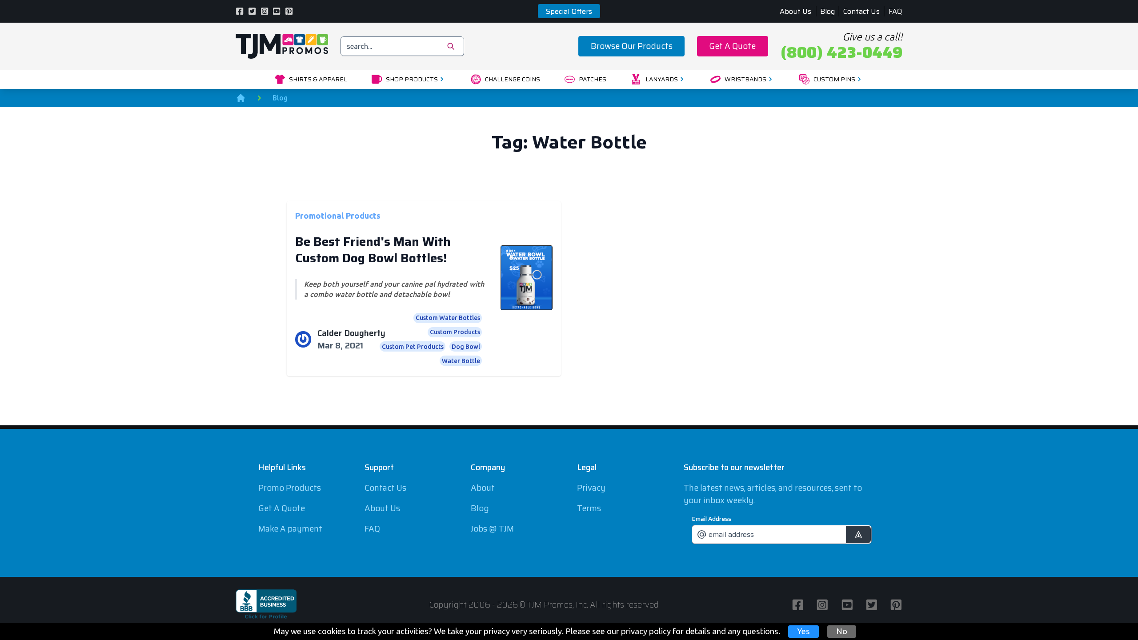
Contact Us (861, 11)
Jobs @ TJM (492, 528)
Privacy (591, 487)
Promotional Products (338, 215)
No (841, 631)
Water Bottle (461, 360)
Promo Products (289, 487)
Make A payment (290, 528)
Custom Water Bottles (448, 317)
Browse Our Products (632, 46)
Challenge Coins (512, 79)
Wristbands (745, 79)
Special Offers (569, 11)
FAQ (895, 11)
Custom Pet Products (413, 346)
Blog (827, 11)
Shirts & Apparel (318, 79)
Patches (592, 79)
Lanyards (661, 79)
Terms (589, 508)
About (483, 487)
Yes (803, 631)
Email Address (711, 519)
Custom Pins (834, 79)
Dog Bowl (466, 346)
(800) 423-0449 (841, 52)
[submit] (858, 534)
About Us (795, 11)
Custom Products (455, 332)
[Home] (241, 98)
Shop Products (412, 79)
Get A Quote (732, 46)
